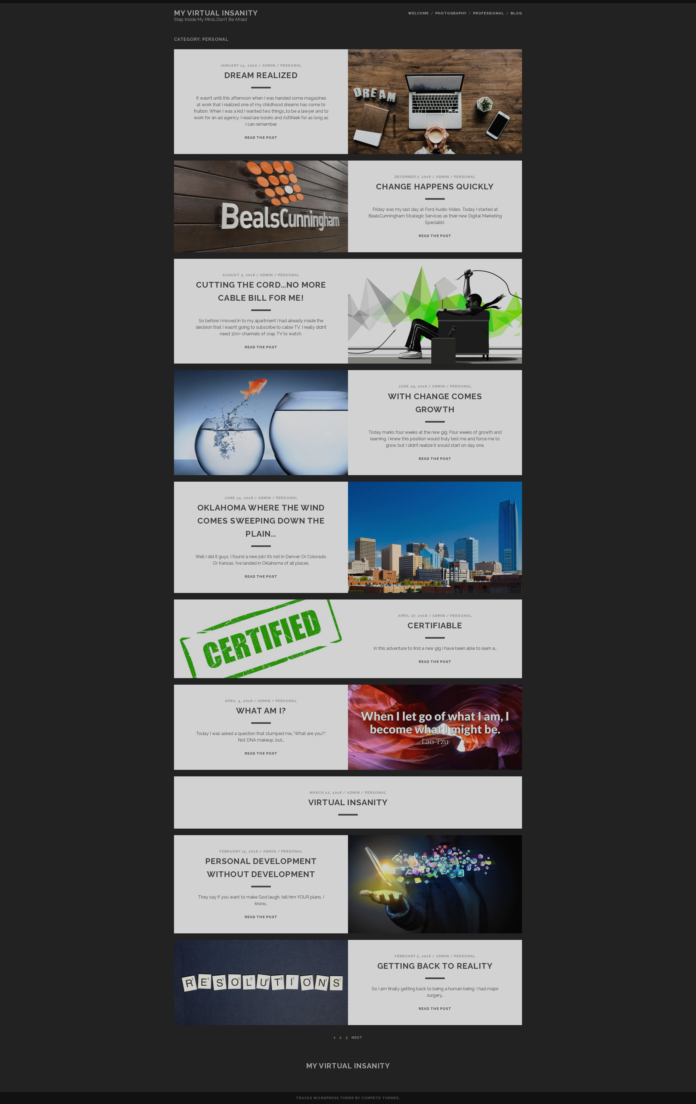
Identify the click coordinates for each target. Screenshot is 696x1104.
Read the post (261, 138)
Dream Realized (261, 75)
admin (268, 65)
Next (357, 1037)
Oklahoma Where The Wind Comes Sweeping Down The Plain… (261, 521)
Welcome (418, 13)
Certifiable (435, 625)
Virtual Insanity (348, 802)
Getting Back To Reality (435, 966)
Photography (451, 13)
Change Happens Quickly (435, 186)
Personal (291, 65)
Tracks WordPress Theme (325, 1098)
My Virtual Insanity (216, 13)
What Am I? (261, 710)
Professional (488, 13)
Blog (516, 13)
